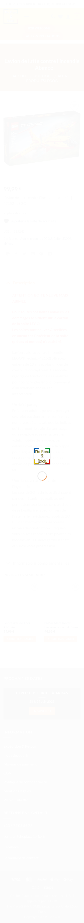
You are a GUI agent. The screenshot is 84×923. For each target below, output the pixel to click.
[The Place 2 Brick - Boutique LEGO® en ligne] (42, 455)
